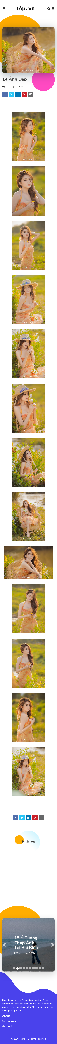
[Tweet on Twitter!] (11, 94)
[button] (4, 945)
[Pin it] (24, 94)
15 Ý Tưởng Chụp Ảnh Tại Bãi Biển (26, 943)
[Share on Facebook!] (5, 94)
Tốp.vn (25, 9)
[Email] (30, 94)
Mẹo (4, 86)
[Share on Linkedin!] (18, 94)
